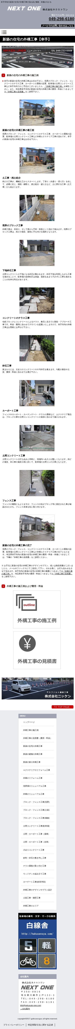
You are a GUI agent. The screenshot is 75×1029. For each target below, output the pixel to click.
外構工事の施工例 (31, 730)
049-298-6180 (61, 18)
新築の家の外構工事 (31, 762)
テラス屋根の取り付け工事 (34, 866)
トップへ (62, 707)
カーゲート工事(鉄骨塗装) (34, 882)
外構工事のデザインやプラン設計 (37, 890)
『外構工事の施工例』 (54, 86)
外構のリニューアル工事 (33, 794)
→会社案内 (25, 1009)
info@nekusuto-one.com (30, 1005)
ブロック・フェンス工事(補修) (36, 818)
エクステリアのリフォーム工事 (36, 770)
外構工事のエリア (31, 906)
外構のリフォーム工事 (32, 778)
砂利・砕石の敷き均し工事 (34, 858)
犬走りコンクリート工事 (33, 850)
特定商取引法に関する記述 (40, 1025)
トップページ (29, 722)
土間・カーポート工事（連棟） (36, 834)
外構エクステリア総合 (37, 8)
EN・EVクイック (37, 941)
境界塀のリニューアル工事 (34, 786)
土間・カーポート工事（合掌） (36, 842)
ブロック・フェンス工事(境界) (36, 802)
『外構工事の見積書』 (15, 92)
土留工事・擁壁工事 (31, 898)
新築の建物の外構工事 (32, 754)
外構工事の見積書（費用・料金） (37, 738)
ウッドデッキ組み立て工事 (34, 874)
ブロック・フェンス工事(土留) (36, 810)
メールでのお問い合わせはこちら (57, 25)
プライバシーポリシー (13, 1025)
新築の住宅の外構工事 (32, 746)
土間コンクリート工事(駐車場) (36, 826)
